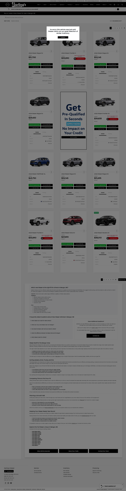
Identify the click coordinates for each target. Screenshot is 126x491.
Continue (63, 37)
